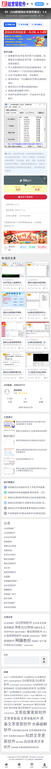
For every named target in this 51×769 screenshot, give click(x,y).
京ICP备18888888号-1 (17, 759)
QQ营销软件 (25, 16)
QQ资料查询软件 (16, 695)
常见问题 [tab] (24, 24)
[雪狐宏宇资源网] (25, 237)
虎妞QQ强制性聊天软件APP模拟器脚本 (13, 373)
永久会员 (38, 187)
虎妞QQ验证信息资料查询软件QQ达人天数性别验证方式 (31, 469)
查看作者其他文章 (25, 407)
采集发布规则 (10, 607)
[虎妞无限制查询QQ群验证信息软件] (9, 442)
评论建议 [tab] (38, 24)
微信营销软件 (10, 563)
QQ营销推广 (9, 528)
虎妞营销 (11, 248)
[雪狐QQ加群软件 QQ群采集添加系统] (9, 433)
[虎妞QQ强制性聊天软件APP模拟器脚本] (13, 359)
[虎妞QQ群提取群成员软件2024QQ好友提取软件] (9, 452)
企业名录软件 (19, 698)
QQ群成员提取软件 (26, 685)
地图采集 (8, 550)
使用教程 (8, 541)
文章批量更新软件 (30, 712)
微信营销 (13, 707)
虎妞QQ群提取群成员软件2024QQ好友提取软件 (31, 450)
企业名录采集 (10, 537)
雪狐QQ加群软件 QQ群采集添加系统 (31, 431)
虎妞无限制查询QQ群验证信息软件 (30, 440)
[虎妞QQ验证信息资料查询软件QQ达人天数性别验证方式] (38, 269)
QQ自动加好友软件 (25, 688)
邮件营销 (33, 16)
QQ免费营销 (29, 677)
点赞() (43, 247)
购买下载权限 (27, 197)
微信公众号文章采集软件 (21, 701)
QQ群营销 (38, 684)
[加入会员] (25, 32)
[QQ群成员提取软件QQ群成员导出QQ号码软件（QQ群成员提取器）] (38, 299)
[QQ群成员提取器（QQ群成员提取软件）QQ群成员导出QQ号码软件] (38, 329)
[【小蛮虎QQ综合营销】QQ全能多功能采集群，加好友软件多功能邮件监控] (38, 359)
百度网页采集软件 (17, 736)
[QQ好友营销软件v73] (9, 461)
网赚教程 (8, 589)
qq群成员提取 (14, 685)
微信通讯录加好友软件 (39, 708)
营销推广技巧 (10, 594)
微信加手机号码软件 (37, 701)
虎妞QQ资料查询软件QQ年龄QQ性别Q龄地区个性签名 (31, 422)
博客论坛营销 (10, 545)
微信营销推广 (10, 559)
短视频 (7, 576)
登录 (40, 4)
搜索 (6, 654)
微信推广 (19, 704)
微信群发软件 (28, 704)
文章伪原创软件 (9, 713)
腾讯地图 (19, 742)
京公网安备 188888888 (33, 759)
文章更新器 (12, 718)
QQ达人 (27, 695)
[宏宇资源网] (25, 40)
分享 (24, 247)
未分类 (7, 567)
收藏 (33, 247)
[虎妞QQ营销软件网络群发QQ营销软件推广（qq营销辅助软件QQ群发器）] (13, 299)
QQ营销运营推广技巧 (32, 692)
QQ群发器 (28, 680)
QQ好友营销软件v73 (24, 459)
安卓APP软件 (10, 554)
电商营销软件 (10, 572)
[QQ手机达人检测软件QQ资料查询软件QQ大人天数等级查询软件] (13, 269)
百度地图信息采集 (20, 730)
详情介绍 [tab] (11, 24)
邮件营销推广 (10, 602)
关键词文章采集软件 (33, 698)
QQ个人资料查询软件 (13, 677)
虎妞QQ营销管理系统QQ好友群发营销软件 (29, 497)
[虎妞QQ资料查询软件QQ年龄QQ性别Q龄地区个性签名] (9, 424)
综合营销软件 (10, 585)
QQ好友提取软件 (15, 681)
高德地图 (14, 747)
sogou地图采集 (36, 695)
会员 (19, 187)
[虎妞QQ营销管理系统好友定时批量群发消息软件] (13, 329)
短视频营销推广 (11, 580)
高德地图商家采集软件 (29, 747)
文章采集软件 (30, 718)
